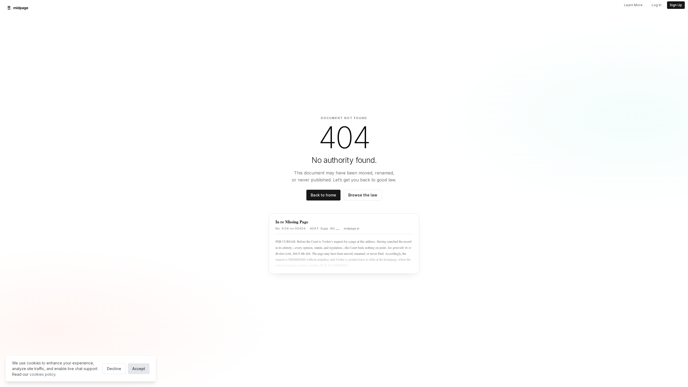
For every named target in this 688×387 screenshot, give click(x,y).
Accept (138, 368)
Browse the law (362, 195)
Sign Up (676, 5)
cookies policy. (43, 374)
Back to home (323, 195)
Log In (656, 5)
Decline (114, 368)
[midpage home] (18, 7)
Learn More (633, 5)
